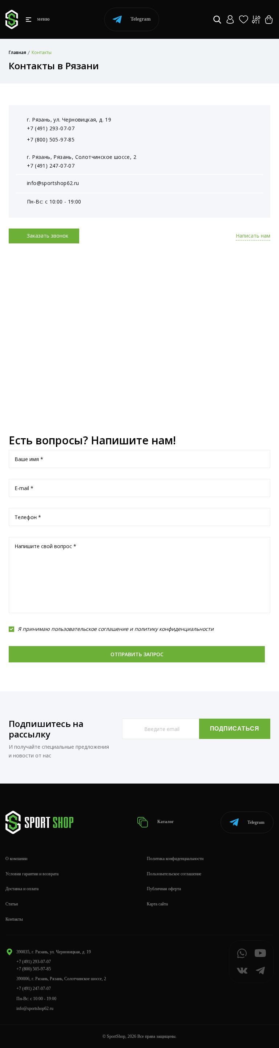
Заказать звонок (46, 235)
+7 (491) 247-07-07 (50, 165)
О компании (16, 858)
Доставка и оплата (22, 888)
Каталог (165, 822)
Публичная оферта (164, 888)
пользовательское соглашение (89, 628)
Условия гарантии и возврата (31, 873)
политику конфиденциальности (174, 628)
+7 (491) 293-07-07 (50, 128)
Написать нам (253, 235)
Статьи (11, 904)
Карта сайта (157, 904)
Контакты (14, 919)
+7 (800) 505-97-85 (50, 139)
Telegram (140, 19)
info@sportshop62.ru (53, 183)
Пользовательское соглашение (174, 873)
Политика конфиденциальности (175, 858)
